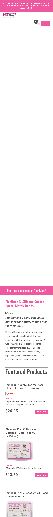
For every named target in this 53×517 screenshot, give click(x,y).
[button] (38, 24)
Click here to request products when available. (26, 7)
